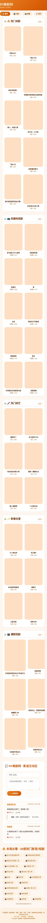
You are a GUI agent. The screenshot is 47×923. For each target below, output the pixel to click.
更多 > (40, 22)
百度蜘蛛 (23, 916)
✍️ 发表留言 (14, 793)
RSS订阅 (16, 916)
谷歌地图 (30, 916)
